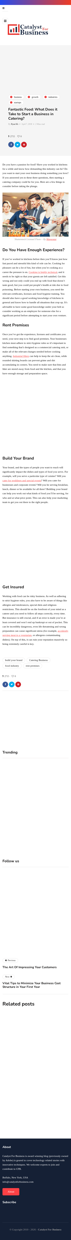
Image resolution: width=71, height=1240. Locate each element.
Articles (8, 951)
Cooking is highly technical (43, 272)
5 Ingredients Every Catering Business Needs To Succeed (34, 1120)
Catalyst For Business (36, 944)
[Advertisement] (35, 415)
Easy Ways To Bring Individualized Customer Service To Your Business (32, 1083)
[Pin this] (24, 144)
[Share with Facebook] (11, 144)
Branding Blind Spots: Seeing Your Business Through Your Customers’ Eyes (52, 809)
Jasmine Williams (12, 1053)
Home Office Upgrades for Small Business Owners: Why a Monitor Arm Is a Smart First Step (18, 809)
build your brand (13, 660)
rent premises (32, 665)
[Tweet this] (17, 144)
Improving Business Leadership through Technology (28, 1045)
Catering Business (38, 660)
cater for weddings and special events (21, 480)
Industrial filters (21, 356)
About (11, 1191)
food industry (12, 665)
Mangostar (51, 239)
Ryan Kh (14, 124)
